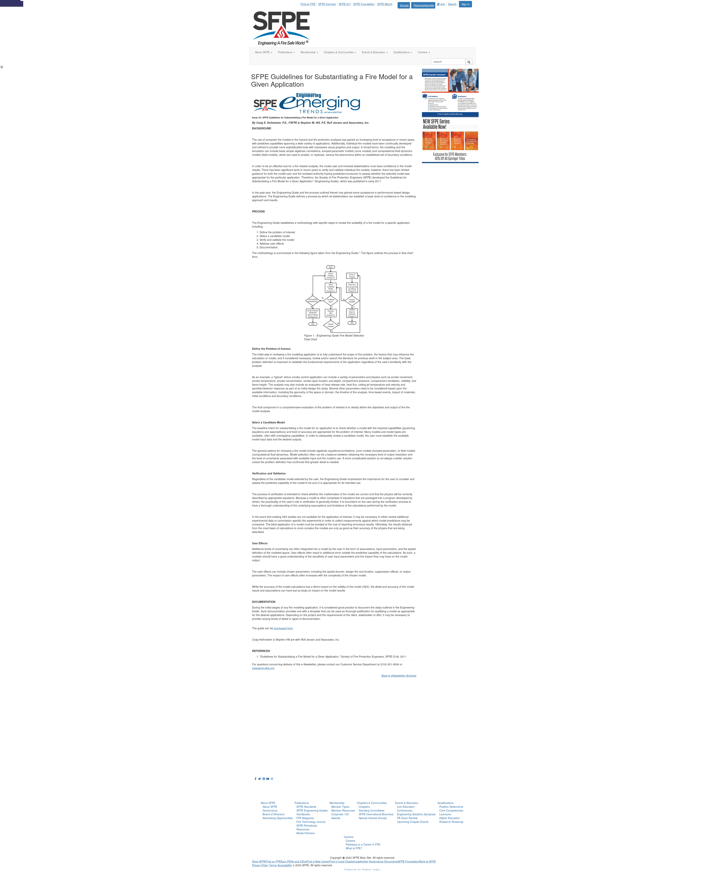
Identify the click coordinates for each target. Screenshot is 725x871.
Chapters (364, 806)
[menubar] (379, 4)
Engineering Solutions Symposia (416, 814)
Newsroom (262, 794)
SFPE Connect (327, 4)
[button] (263, 52)
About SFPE (268, 803)
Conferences (404, 810)
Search (452, 4)
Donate (404, 5)
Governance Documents (383, 861)
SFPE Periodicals (306, 825)
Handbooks (303, 814)
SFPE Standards (306, 806)
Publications (302, 803)
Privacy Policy (260, 865)
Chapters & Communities (372, 803)
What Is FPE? (354, 848)
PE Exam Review (407, 818)
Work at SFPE (427, 861)
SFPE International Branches (376, 814)
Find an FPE (308, 4)
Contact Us (260, 744)
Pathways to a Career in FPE (363, 844)
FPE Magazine (305, 818)
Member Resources (343, 810)
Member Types (340, 806)
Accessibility (285, 865)
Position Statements (451, 806)
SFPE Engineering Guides (312, 810)
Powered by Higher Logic (363, 869)
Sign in (465, 4)
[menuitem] (309, 3)
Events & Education (406, 803)
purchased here (283, 628)
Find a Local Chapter (342, 861)
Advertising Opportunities (278, 818)
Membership (336, 803)
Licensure (445, 814)
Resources (302, 829)
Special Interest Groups (373, 818)
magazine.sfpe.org (263, 668)
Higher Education (449, 818)
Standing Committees (371, 810)
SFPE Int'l (344, 4)
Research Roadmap (451, 822)
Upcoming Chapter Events (412, 822)
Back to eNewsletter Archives (399, 675)
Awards (335, 818)
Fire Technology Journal (310, 822)
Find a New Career (318, 861)
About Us (261, 785)
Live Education (406, 806)
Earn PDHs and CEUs (294, 861)
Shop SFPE (259, 861)
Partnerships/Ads (424, 5)
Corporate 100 (340, 814)
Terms (273, 865)
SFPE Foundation (363, 4)
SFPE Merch (384, 4)
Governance (270, 810)
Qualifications (445, 803)
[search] (469, 61)
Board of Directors (273, 814)
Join (442, 4)
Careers (348, 837)
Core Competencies (451, 810)
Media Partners (305, 833)
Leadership (361, 861)
